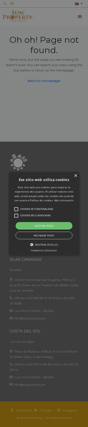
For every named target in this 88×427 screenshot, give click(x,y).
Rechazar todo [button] (44, 235)
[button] (44, 213)
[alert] (44, 213)
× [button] (75, 175)
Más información (64, 200)
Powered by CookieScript (44, 250)
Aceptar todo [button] (44, 225)
